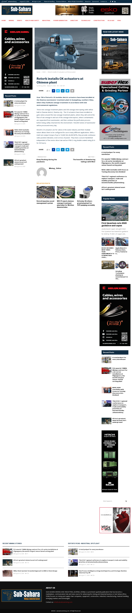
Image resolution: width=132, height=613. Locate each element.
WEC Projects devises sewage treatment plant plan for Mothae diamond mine (65, 204)
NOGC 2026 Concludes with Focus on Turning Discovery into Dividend (22, 132)
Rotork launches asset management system (45, 202)
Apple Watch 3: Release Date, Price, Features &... (121, 250)
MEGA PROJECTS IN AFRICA (75, 1)
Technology (85, 20)
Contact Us (103, 1)
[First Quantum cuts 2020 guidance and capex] (115, 212)
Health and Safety (32, 20)
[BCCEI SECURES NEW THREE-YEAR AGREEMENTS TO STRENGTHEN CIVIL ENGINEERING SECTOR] (108, 241)
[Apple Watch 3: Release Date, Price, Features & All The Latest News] (122, 241)
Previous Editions (61, 1)
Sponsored (95, 1)
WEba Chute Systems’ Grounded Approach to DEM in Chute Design (35, 571)
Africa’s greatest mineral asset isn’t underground (20, 162)
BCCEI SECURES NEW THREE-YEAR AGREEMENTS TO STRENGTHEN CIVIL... (108, 252)
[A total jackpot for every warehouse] (8, 103)
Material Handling (49, 1)
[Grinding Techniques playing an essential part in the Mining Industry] (122, 265)
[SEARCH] (126, 501)
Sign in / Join (37, 1)
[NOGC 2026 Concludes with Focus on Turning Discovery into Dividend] (8, 132)
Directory (74, 20)
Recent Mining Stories (12, 543)
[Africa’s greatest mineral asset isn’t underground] (8, 162)
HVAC (119, 20)
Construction (99, 20)
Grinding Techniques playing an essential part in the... (122, 275)
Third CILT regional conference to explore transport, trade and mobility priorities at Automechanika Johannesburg (21, 147)
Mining (11, 20)
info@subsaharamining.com (63, 602)
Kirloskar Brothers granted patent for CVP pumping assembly (86, 203)
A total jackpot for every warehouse (20, 102)
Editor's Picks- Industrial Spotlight (84, 543)
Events (19, 20)
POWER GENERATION (60, 20)
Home (4, 20)
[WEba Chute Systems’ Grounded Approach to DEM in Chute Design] (7, 573)
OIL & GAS (111, 20)
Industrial (46, 20)
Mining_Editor (42, 86)
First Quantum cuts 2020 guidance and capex (114, 224)
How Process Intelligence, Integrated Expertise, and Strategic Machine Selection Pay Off (103, 572)
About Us (87, 1)
